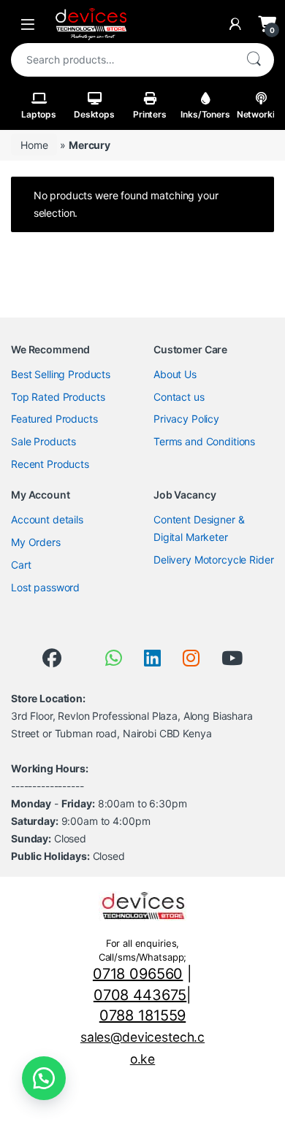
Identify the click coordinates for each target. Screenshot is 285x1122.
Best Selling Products (60, 374)
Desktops (94, 114)
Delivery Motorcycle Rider (213, 559)
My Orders (36, 542)
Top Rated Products (57, 397)
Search (253, 60)
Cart (21, 564)
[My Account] (235, 24)
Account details (47, 519)
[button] (44, 1078)
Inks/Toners (204, 114)
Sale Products (43, 441)
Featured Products (54, 418)
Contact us (179, 397)
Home (34, 145)
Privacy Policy (186, 418)
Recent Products (50, 464)
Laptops (38, 114)
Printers (150, 114)
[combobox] (122, 60)
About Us (175, 374)
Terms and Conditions (204, 441)
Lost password (45, 587)
